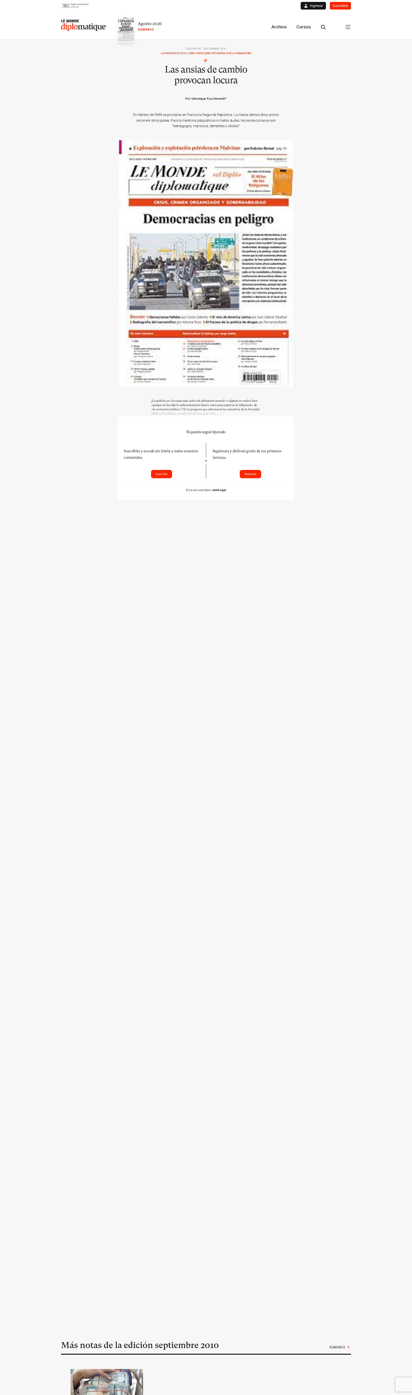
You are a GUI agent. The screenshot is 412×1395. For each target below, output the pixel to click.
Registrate (250, 474)
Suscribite (161, 474)
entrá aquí (219, 490)
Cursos (303, 26)
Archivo (279, 26)
